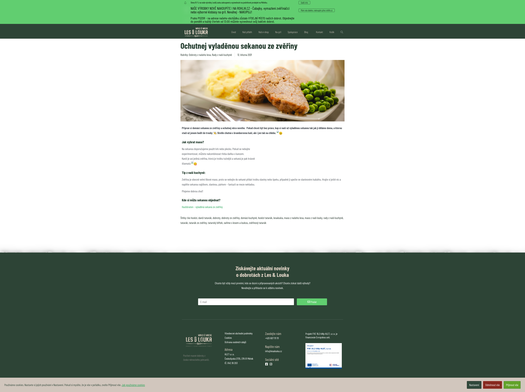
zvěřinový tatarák (257, 222)
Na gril (278, 32)
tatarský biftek (215, 222)
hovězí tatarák (265, 217)
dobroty (216, 217)
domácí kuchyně (249, 217)
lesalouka (278, 217)
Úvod (233, 32)
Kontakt (319, 32)
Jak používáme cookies (133, 385)
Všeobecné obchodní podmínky (239, 333)
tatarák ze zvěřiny (198, 222)
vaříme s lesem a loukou (236, 222)
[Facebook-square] (266, 364)
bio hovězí (192, 217)
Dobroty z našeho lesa (200, 54)
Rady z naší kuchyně (222, 54)
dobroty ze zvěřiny (230, 217)
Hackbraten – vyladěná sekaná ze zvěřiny (202, 207)
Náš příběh (247, 32)
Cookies (228, 337)
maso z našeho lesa (294, 217)
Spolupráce (293, 32)
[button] (342, 32)
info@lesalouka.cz (273, 351)
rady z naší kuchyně (333, 217)
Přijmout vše (512, 385)
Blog (306, 32)
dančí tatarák (205, 217)
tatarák (184, 222)
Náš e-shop (264, 32)
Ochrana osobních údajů (235, 342)
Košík (331, 32)
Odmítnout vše (492, 385)
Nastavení (474, 385)
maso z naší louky (313, 217)
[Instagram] (270, 364)
